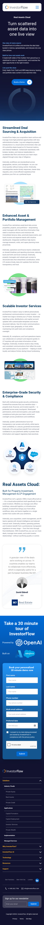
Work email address (15, 709)
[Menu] (37, 7)
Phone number (12, 698)
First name (11, 675)
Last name (11, 687)
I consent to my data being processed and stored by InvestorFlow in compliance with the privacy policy (23, 734)
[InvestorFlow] (16, 7)
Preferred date (12, 721)
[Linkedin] (37, 880)
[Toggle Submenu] (40, 781)
